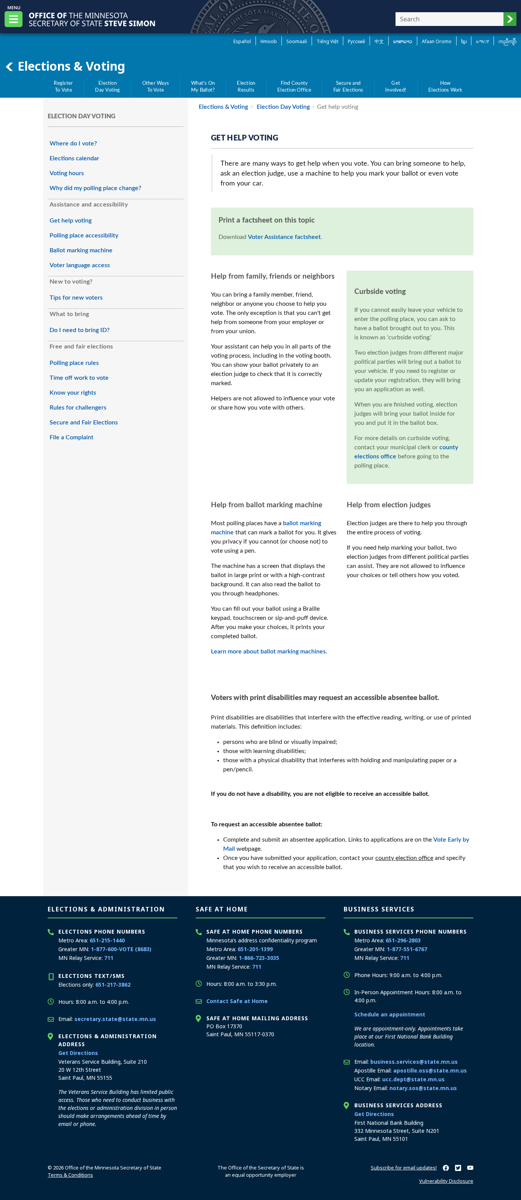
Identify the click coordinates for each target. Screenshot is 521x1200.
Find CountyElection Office (294, 86)
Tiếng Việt (327, 41)
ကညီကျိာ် (507, 41)
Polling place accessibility (84, 235)
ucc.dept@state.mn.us (413, 1079)
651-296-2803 (403, 940)
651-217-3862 (112, 984)
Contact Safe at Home (237, 1001)
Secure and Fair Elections (84, 422)
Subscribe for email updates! (404, 1167)
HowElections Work (445, 86)
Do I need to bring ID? (79, 330)
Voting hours (67, 173)
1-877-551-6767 (407, 949)
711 (108, 957)
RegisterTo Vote (63, 86)
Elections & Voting (69, 65)
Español (242, 41)
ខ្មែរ (463, 41)
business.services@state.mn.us (414, 1061)
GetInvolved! (395, 86)
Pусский (356, 41)
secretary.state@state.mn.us (115, 1019)
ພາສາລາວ (402, 41)
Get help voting (71, 221)
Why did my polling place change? (95, 188)
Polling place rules (74, 363)
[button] (509, 19)
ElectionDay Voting (107, 86)
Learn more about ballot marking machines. (269, 651)
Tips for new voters (76, 298)
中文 (379, 41)
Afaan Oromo (437, 41)
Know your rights (73, 393)
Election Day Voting (282, 107)
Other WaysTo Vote (155, 86)
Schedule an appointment (389, 1014)
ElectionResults (246, 86)
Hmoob (268, 41)
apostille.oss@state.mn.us (430, 1070)
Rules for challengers (78, 408)
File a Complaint (71, 437)
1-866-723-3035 (259, 957)
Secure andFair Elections (348, 86)
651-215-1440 (107, 940)
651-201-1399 (255, 949)
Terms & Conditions (70, 1174)
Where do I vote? (73, 143)
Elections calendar (74, 158)
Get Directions (78, 1052)
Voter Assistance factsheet (284, 237)
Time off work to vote (79, 378)
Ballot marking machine (81, 250)
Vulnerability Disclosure (446, 1180)
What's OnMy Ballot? (203, 86)
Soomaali (296, 41)
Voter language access (80, 265)
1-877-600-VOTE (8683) (121, 949)
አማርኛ (482, 41)
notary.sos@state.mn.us (423, 1088)
